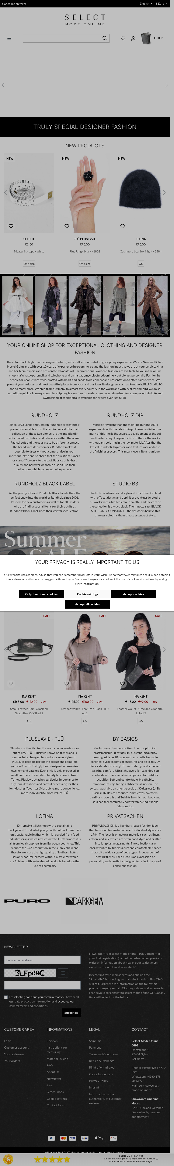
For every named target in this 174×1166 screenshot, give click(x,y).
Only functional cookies (41, 594)
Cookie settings (87, 594)
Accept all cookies (87, 604)
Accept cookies (133, 594)
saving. (163, 579)
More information (87, 583)
